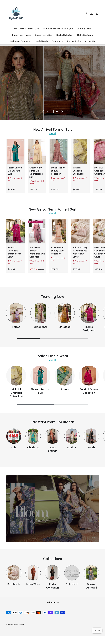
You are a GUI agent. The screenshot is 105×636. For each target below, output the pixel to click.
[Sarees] (65, 376)
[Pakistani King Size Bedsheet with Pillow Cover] (80, 231)
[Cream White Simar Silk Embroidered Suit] (37, 151)
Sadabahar (40, 327)
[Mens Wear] (33, 572)
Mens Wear (33, 584)
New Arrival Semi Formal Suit (58, 29)
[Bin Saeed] (65, 313)
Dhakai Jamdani (91, 585)
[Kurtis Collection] (52, 572)
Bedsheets (13, 584)
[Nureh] (91, 436)
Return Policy (74, 41)
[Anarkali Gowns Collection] (89, 376)
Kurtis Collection (64, 35)
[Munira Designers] (89, 313)
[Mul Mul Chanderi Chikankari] (80, 151)
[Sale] (13, 436)
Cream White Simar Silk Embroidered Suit (36, 172)
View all (52, 133)
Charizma (33, 447)
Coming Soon (84, 29)
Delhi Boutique (85, 35)
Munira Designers (89, 328)
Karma (16, 327)
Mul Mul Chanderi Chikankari (78, 170)
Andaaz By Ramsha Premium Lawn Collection (37, 252)
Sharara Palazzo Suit (40, 391)
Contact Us (57, 41)
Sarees (65, 389)
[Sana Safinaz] (52, 436)
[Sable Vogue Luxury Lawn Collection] (59, 231)
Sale (13, 447)
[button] (97, 13)
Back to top (51, 602)
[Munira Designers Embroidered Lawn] (15, 231)
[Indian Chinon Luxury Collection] (59, 151)
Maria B (71, 447)
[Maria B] (71, 436)
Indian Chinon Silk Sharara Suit (15, 170)
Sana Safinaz (52, 449)
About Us (90, 41)
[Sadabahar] (40, 313)
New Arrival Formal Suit (26, 29)
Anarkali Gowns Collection (89, 391)
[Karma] (16, 313)
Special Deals (41, 41)
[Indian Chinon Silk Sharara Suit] (15, 151)
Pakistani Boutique (20, 41)
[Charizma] (33, 436)
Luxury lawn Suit (43, 35)
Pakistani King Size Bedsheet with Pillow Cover (80, 252)
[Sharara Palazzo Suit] (40, 376)
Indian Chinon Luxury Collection (58, 170)
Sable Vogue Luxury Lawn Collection (57, 250)
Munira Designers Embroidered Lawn (14, 252)
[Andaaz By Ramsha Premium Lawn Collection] (37, 231)
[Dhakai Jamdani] (91, 572)
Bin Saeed (64, 327)
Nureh (91, 447)
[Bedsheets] (13, 572)
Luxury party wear (21, 35)
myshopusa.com (18, 624)
